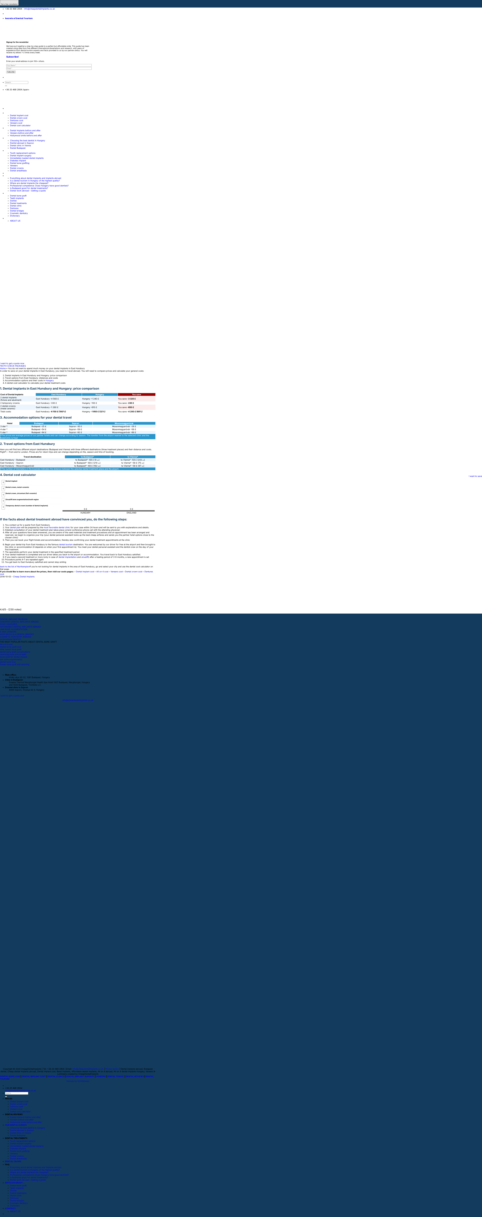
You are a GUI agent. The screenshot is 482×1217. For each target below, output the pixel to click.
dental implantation (68, 557)
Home (3, 368)
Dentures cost (16, 120)
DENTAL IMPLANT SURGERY (80, 1076)
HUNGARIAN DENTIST (10, 639)
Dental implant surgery (20, 1143)
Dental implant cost (19, 115)
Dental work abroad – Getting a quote (28, 1180)
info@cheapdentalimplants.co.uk (39, 9)
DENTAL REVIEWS (135, 1076)
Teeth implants (17, 1188)
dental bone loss (8, 662)
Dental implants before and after (25, 130)
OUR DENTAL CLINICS (16, 138)
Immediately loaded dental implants (27, 1146)
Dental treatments (18, 1193)
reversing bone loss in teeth (13, 654)
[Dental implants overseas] (21, 13)
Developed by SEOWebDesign (77, 1081)
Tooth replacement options (22, 1141)
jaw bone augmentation (11, 659)
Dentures (14, 1198)
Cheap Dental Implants (24, 576)
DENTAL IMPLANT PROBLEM (13, 619)
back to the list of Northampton (15, 566)
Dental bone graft (18, 1185)
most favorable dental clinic (57, 527)
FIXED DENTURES (8, 624)
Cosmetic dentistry (19, 1203)
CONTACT (10, 1208)
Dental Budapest (17, 148)
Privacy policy (112, 1069)
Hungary (50, 380)
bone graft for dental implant (13, 657)
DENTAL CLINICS (56, 1076)
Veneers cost (16, 123)
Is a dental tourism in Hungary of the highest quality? (35, 1170)
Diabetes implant (18, 1148)
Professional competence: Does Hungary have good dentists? (39, 1175)
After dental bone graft (10, 649)
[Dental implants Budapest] (25, 13)
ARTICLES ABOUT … (15, 1182)
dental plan (15, 527)
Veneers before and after (22, 133)
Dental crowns (17, 1156)
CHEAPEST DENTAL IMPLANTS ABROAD (19, 621)
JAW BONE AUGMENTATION (13, 629)
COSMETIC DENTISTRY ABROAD (15, 637)
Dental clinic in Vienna (20, 145)
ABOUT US (15, 1211)
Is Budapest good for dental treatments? (29, 1177)
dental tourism (66, 544)
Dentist (13, 1190)
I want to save (475, 476)
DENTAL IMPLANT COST (34, 1076)
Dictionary (15, 1205)
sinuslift (84, 557)
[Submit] (6, 85)
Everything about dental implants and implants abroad (35, 1167)
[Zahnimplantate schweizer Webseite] (10, 13)
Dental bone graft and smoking (14, 664)
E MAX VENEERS (8, 632)
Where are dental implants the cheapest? (29, 1172)
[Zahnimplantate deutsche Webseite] (14, 13)
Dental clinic (16, 1195)
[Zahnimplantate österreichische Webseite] (6, 13)
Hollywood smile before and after (26, 135)
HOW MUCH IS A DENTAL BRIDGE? (17, 634)
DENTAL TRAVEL (115, 1076)
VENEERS (101, 1076)
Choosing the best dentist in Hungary (27, 140)
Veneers (14, 1153)
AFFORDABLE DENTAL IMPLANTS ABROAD (20, 626)
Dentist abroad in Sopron (22, 143)
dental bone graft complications (15, 652)
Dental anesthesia (18, 1158)
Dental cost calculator (20, 125)
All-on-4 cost (6, 644)
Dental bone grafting (19, 1151)
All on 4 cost (102, 571)
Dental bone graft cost (10, 647)
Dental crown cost (18, 118)
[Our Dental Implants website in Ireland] (17, 13)
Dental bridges (17, 1200)
